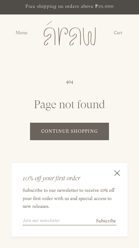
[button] (24, 33)
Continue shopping (69, 131)
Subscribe (106, 220)
